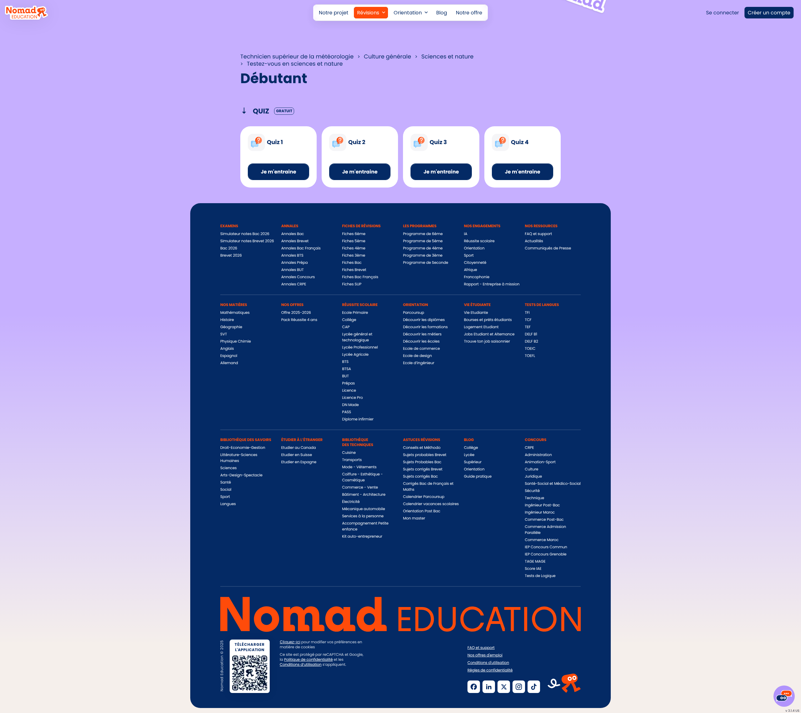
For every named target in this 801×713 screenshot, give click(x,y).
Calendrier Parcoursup (423, 497)
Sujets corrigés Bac (420, 476)
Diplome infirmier (357, 419)
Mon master (414, 518)
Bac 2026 (228, 248)
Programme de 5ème (423, 241)
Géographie (231, 327)
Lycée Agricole (355, 354)
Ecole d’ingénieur (418, 363)
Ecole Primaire (355, 312)
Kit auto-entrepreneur (362, 536)
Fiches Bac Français (360, 277)
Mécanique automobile (363, 509)
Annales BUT (292, 270)
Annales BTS (292, 255)
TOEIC (530, 348)
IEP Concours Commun (546, 547)
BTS (345, 361)
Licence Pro (352, 397)
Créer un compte (769, 12)
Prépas (348, 383)
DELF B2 (531, 341)
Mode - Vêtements (359, 467)
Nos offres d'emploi (485, 655)
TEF (527, 327)
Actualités (534, 241)
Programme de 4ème (423, 248)
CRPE (529, 447)
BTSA (346, 369)
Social (225, 489)
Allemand (229, 363)
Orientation (474, 248)
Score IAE (533, 568)
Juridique (533, 476)
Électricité (351, 502)
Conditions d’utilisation (301, 664)
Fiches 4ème (353, 248)
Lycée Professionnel (360, 347)
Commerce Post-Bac (544, 519)
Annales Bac (292, 234)
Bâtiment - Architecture (363, 494)
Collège (349, 320)
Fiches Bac (351, 262)
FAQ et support (538, 234)
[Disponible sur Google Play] (350, 686)
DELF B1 (531, 334)
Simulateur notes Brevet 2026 (247, 241)
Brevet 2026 (231, 255)
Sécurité (532, 491)
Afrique (470, 270)
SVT (223, 334)
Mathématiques (235, 312)
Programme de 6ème (423, 234)
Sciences (228, 468)
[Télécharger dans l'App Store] (301, 686)
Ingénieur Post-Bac (542, 505)
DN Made (350, 405)
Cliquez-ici (290, 642)
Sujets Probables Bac (422, 462)
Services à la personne (363, 516)
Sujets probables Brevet (424, 455)
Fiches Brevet (354, 270)
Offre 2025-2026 (296, 312)
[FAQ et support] (784, 696)
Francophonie (476, 277)
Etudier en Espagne (298, 462)
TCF (528, 320)
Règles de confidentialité (490, 670)
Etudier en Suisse (296, 455)
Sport (469, 255)
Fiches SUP (351, 284)
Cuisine (348, 452)
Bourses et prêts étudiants (488, 320)
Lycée (469, 455)
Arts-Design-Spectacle (241, 475)
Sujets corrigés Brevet (422, 469)
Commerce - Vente (360, 487)
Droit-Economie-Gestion (242, 447)
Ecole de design (417, 356)
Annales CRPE (293, 284)
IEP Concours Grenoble (545, 554)
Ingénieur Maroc (540, 512)
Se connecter (722, 12)
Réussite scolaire (479, 241)
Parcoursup (413, 312)
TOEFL (530, 356)
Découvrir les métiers (422, 334)
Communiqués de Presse (548, 248)
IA (465, 234)
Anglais (227, 348)
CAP (345, 327)
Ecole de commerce (421, 348)
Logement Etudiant (481, 327)
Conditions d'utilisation (488, 662)
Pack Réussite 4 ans (299, 320)
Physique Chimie (235, 341)
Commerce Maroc (542, 540)
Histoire (227, 320)
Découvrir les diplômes (424, 320)
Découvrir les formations (425, 327)
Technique (534, 498)
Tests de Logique (540, 576)
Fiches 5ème (353, 241)
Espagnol (228, 356)
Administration (538, 455)
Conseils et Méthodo (422, 447)
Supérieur (473, 462)
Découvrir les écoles (421, 341)
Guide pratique (478, 476)
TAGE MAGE (535, 561)
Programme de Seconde (425, 262)
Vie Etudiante (476, 312)
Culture (531, 469)
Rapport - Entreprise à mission (492, 284)
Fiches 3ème (353, 255)
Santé (225, 482)
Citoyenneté (475, 262)
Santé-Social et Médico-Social (552, 483)
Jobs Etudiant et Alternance (489, 334)
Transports (352, 460)
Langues (228, 504)
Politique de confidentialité (308, 659)
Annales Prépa (294, 262)
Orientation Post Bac (421, 511)
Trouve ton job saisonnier (487, 341)
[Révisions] (371, 12)
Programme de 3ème (422, 255)
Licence (349, 390)
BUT (345, 376)
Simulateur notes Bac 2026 (244, 234)
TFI (527, 312)
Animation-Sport (540, 462)
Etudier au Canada (298, 447)
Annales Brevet (295, 241)
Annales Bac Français (301, 248)
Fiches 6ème (353, 234)
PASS (346, 412)
